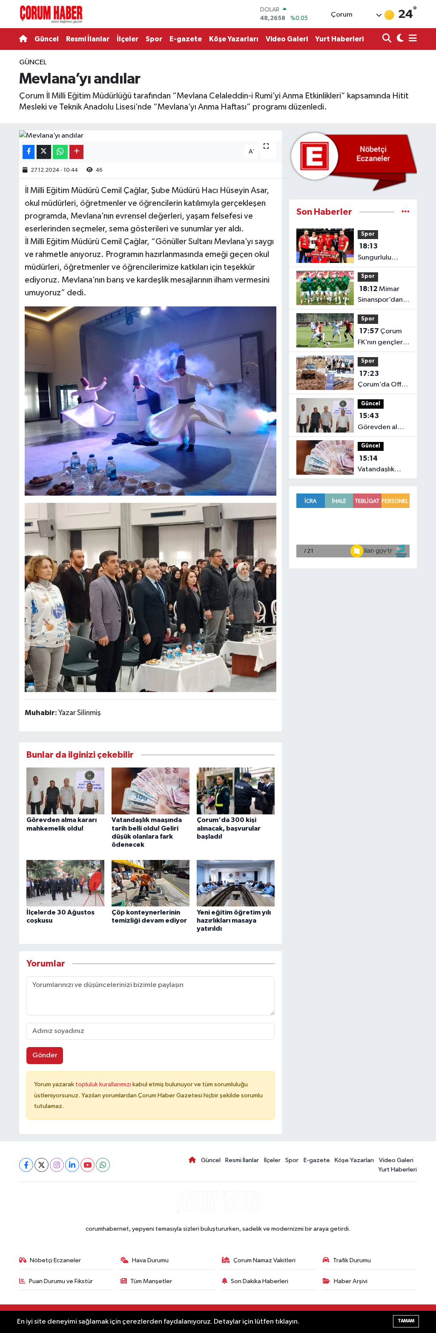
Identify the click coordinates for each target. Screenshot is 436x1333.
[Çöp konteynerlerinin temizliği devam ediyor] (150, 883)
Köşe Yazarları (233, 39)
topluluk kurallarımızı (103, 1084)
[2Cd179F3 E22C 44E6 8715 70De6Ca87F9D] (151, 400)
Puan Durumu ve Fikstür (61, 1281)
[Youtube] (87, 1165)
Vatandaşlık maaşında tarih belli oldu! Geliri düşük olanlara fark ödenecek (382, 465)
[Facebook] (26, 1165)
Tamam (406, 1321)
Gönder (44, 1055)
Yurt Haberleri (339, 39)
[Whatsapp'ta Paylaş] (60, 152)
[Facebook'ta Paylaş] (28, 152)
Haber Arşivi (350, 1281)
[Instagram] (57, 1165)
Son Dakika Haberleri (259, 1281)
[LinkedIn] (72, 1165)
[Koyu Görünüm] (399, 39)
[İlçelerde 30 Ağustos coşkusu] (65, 883)
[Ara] (387, 39)
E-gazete (185, 39)
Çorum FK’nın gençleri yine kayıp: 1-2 (381, 337)
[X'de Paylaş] (44, 152)
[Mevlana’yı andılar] (150, 135)
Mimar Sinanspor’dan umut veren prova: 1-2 (380, 295)
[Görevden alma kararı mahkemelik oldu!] (65, 790)
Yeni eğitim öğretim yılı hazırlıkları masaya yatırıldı (234, 920)
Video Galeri (287, 39)
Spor (154, 39)
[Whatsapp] (103, 1165)
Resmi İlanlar (87, 39)
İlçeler (127, 39)
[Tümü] (406, 212)
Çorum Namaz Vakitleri (264, 1260)
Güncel (46, 39)
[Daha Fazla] (76, 152)
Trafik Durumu (352, 1260)
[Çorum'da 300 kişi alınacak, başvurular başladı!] (236, 790)
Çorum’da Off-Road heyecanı (381, 380)
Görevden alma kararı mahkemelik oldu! (382, 422)
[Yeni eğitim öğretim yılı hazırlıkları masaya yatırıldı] (236, 883)
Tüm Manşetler (151, 1281)
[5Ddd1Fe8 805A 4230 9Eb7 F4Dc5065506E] (151, 596)
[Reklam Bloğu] (353, 161)
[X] (41, 1165)
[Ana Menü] (411, 39)
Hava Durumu (150, 1260)
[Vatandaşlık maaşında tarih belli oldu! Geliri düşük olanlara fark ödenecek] (150, 790)
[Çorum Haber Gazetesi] (51, 14)
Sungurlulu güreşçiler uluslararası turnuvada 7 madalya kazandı (377, 252)
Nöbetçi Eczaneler (55, 1260)
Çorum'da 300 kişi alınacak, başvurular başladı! (229, 828)
